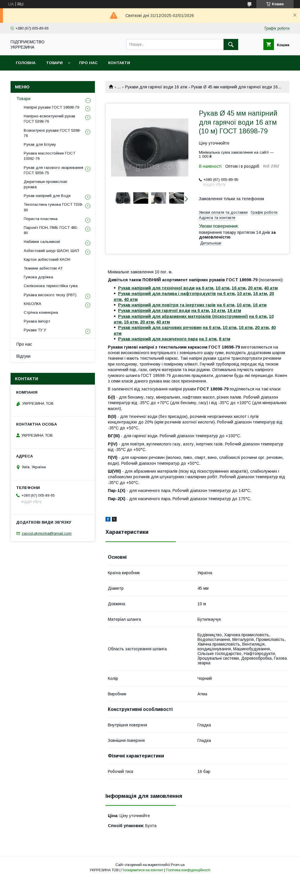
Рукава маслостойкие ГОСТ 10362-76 (49, 156)
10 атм (222, 288)
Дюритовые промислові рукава (45, 184)
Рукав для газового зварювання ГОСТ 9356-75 (53, 170)
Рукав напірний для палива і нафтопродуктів (167, 293)
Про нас (88, 63)
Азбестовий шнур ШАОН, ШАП (51, 250)
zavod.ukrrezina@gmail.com (46, 533)
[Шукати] (231, 44)
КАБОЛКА (32, 303)
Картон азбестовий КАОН (47, 259)
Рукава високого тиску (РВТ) (50, 295)
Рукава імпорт (37, 321)
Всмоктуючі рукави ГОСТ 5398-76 (52, 133)
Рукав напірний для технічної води (156, 288)
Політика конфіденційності (188, 870)
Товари (54, 63)
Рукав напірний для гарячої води (154, 310)
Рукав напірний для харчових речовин (160, 327)
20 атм (255, 288)
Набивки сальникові (42, 241)
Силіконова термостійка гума (51, 286)
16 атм (239, 288)
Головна (25, 63)
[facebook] (107, 520)
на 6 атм (204, 288)
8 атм (224, 339)
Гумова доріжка (38, 277)
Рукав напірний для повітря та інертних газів (167, 305)
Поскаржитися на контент (142, 870)
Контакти (119, 63)
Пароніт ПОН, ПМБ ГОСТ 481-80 (51, 230)
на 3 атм (208, 339)
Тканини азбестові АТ (43, 268)
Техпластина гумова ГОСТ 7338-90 (53, 207)
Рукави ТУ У (35, 330)
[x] (114, 520)
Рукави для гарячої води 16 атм (156, 87)
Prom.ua (178, 865)
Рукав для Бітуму (40, 144)
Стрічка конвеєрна (41, 312)
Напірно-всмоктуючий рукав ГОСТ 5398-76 (49, 119)
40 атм (271, 288)
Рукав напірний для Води (47, 195)
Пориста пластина (40, 219)
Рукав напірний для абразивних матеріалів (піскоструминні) (183, 316)
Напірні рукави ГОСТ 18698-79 (51, 107)
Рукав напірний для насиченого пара (158, 339)
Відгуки (23, 356)
